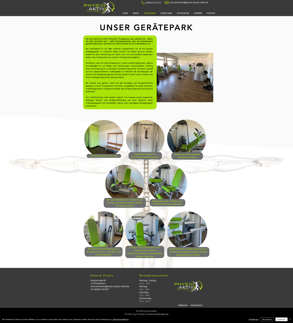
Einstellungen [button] (254, 319)
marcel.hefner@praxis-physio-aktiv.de (189, 2)
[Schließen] (290, 319)
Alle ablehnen (267, 319)
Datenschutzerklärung (121, 319)
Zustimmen (281, 319)
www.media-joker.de (158, 314)
